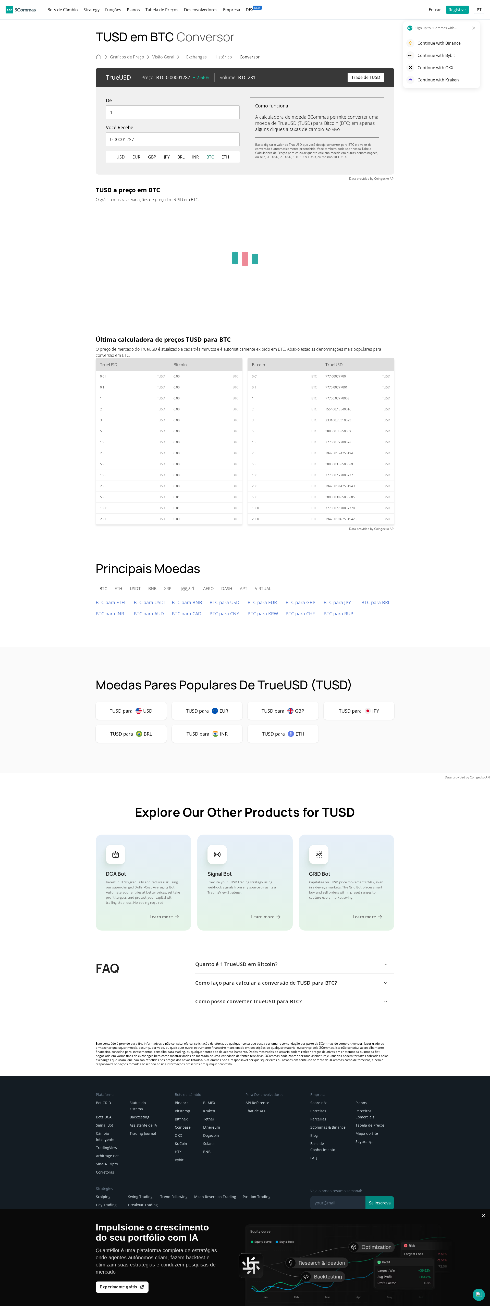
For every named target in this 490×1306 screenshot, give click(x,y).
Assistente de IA (143, 1125)
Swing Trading (140, 1196)
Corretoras (105, 1172)
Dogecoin (211, 1135)
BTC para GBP (300, 602)
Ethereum (211, 1127)
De (109, 100)
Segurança (365, 1141)
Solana (209, 1143)
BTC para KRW (263, 614)
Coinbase (183, 1127)
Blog (314, 1135)
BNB (207, 1151)
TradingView (106, 1147)
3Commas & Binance (328, 1127)
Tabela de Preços (370, 1125)
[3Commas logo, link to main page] (21, 10)
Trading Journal (143, 1133)
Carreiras (318, 1110)
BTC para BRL (375, 602)
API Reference (257, 1102)
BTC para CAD (186, 614)
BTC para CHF (300, 614)
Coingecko (381, 178)
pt (479, 10)
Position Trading (257, 1196)
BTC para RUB (338, 614)
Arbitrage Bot (107, 1155)
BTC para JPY (337, 602)
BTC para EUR (262, 602)
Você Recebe (119, 127)
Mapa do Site (367, 1133)
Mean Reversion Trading (215, 1196)
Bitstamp (182, 1110)
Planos (361, 1102)
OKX (178, 1135)
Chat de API (255, 1110)
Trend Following (174, 1196)
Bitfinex (181, 1119)
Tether (208, 1119)
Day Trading (106, 1204)
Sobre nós (318, 1102)
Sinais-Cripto (107, 1164)
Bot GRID (103, 1102)
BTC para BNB (187, 602)
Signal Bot (104, 1125)
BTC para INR (110, 614)
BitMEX (209, 1102)
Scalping (103, 1196)
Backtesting (139, 1117)
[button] (479, 1295)
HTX (178, 1151)
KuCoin (181, 1143)
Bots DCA (104, 1117)
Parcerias (318, 1119)
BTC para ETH (110, 602)
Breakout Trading (143, 1204)
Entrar (435, 10)
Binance (182, 1102)
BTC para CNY (224, 614)
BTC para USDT (150, 602)
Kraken (209, 1110)
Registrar (457, 10)
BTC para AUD (149, 614)
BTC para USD (224, 602)
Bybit (179, 1159)
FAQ (313, 1157)
